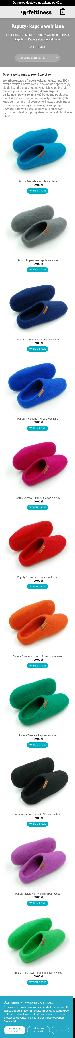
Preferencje (60, 1030)
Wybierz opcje (37, 190)
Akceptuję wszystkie (14, 1030)
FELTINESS (13, 35)
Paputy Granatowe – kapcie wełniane (37, 339)
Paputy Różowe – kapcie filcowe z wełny (37, 498)
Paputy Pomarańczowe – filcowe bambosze (37, 656)
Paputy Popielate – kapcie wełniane (37, 260)
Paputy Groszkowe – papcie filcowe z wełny (37, 972)
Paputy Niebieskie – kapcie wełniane (37, 418)
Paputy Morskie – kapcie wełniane (37, 181)
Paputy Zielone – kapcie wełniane (37, 735)
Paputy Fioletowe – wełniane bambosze (37, 893)
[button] (62, 12)
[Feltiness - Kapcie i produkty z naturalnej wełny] (36, 12)
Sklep (28, 35)
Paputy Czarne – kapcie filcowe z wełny (37, 814)
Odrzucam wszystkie (38, 1030)
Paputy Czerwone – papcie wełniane (37, 577)
